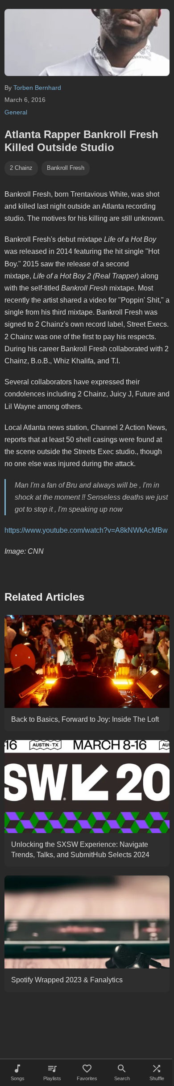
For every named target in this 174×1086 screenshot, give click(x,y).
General (15, 112)
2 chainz (21, 167)
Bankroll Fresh (65, 167)
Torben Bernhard (37, 87)
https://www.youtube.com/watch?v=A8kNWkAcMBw (86, 530)
